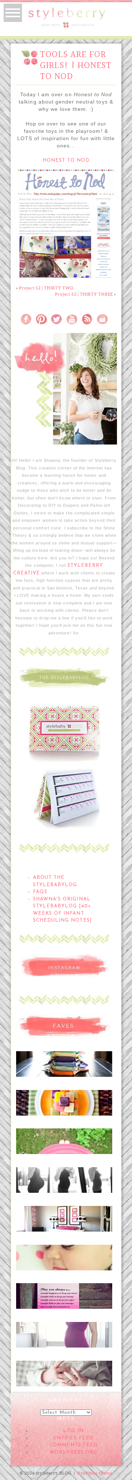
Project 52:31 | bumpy (63, 1331)
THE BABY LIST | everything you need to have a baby (64, 1145)
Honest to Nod (66, 160)
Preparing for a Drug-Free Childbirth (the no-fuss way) (63, 1377)
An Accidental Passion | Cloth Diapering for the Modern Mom (63, 1068)
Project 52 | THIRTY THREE (84, 294)
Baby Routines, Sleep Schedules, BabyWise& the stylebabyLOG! (63, 1261)
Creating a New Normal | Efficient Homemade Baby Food (64, 1106)
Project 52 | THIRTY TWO (46, 288)
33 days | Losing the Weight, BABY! (64, 1180)
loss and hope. (63, 1293)
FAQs (40, 891)
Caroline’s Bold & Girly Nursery (64, 1219)
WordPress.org (73, 1452)
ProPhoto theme (95, 1473)
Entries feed (73, 1438)
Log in (73, 1430)
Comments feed (73, 1445)
